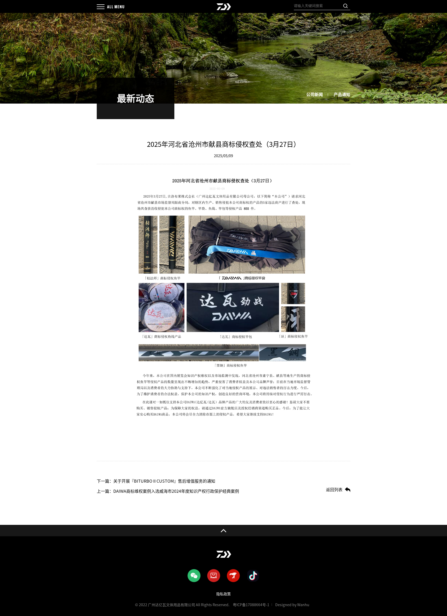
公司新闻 (314, 94)
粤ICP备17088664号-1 (251, 605)
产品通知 (342, 94)
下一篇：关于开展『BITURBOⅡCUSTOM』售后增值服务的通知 (156, 481)
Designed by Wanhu (292, 605)
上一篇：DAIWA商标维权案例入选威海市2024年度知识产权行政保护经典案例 (168, 491)
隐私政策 (223, 594)
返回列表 (334, 490)
